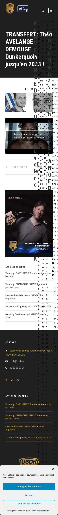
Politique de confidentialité (37, 511)
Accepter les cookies (29, 486)
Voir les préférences (29, 503)
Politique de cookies (16, 511)
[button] (53, 468)
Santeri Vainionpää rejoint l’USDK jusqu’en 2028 (28, 306)
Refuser (29, 495)
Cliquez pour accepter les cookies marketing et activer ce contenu (29, 136)
